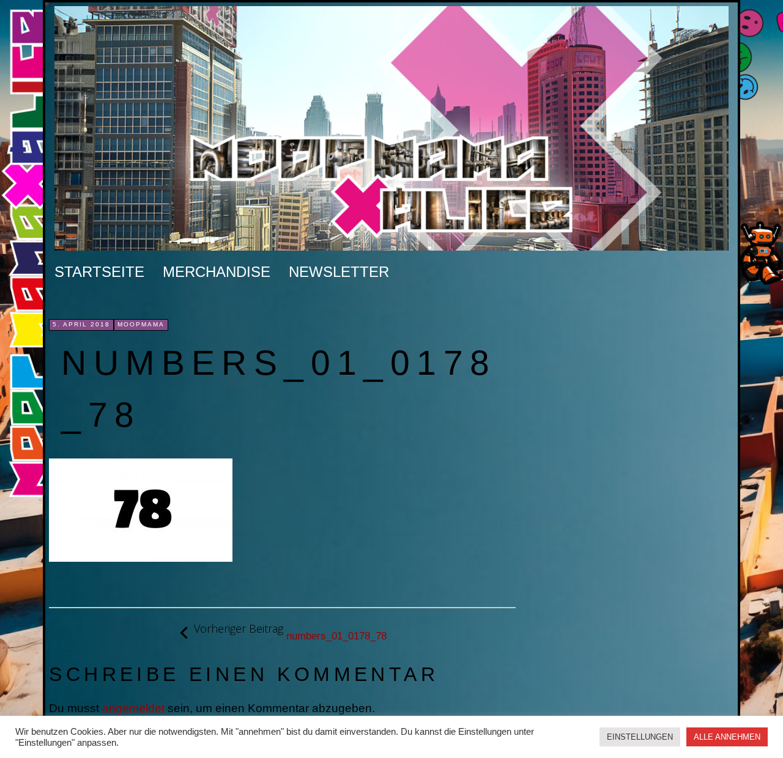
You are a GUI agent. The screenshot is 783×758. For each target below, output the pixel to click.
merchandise (216, 271)
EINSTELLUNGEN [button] (640, 736)
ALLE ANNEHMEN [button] (727, 736)
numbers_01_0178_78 (290, 632)
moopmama (141, 324)
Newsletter (339, 271)
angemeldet (133, 708)
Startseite (99, 271)
